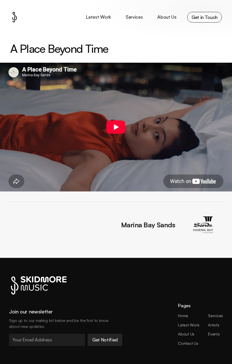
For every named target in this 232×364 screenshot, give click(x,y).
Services (215, 315)
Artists (213, 324)
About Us (186, 334)
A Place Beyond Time (59, 49)
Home (183, 315)
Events (214, 334)
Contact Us (188, 343)
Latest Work (188, 324)
